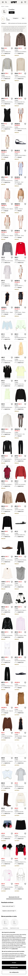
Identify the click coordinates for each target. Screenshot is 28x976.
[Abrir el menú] (3, 2)
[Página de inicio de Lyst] (14, 2)
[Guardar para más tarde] (11, 48)
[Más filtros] (2, 19)
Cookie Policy (14, 948)
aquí (22, 30)
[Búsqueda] (6, 2)
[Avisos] (21, 2)
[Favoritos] (25, 2)
